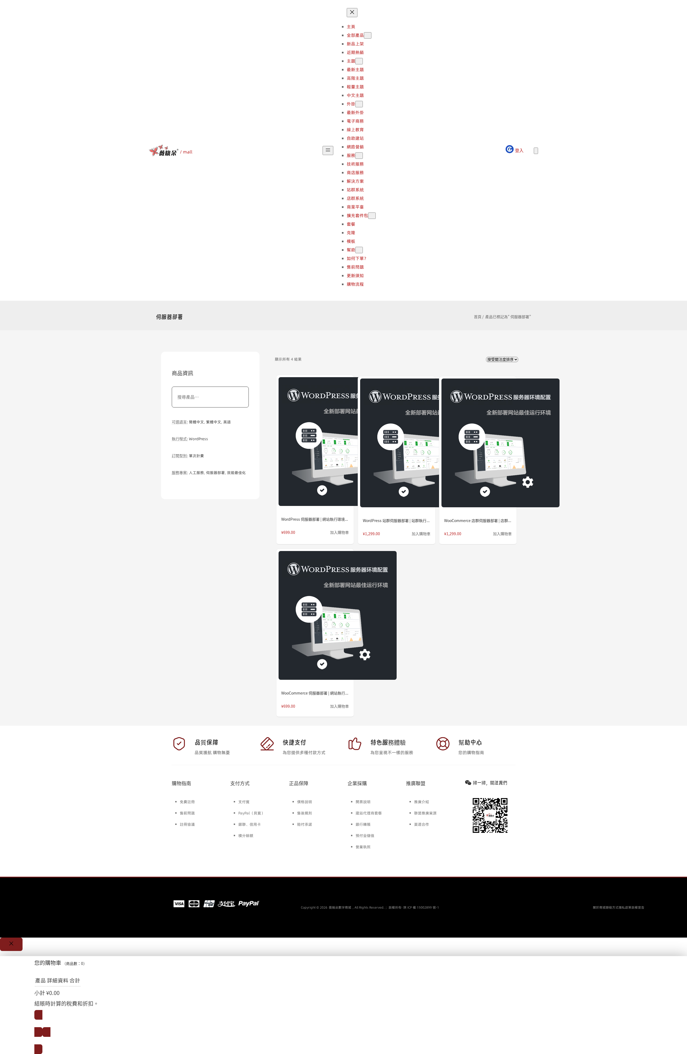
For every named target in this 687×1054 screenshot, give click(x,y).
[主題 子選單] (359, 61)
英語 (227, 422)
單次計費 (196, 455)
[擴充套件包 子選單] (372, 215)
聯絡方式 (612, 907)
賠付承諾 (304, 824)
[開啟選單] (328, 150)
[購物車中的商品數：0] (536, 151)
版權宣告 (637, 907)
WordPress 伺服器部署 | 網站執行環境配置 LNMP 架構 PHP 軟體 (315, 519)
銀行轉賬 (363, 824)
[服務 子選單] (359, 155)
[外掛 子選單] (359, 104)
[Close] (11, 944)
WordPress (198, 439)
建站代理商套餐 (369, 813)
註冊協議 (187, 824)
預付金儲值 (365, 835)
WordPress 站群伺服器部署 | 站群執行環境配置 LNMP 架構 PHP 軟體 (396, 521)
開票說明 (363, 802)
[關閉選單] (352, 12)
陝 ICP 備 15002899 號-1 (421, 907)
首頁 (477, 317)
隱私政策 (625, 907)
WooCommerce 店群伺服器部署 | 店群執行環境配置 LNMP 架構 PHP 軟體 (478, 521)
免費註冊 (187, 802)
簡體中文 (196, 422)
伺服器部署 (215, 472)
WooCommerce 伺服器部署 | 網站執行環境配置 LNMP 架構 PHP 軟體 (315, 693)
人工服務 (196, 472)
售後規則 (304, 813)
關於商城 (599, 907)
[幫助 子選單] (359, 250)
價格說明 (304, 802)
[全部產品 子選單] (367, 35)
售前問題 (187, 813)
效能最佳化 (236, 472)
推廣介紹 (421, 802)
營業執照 (363, 847)
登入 (519, 150)
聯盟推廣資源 (425, 813)
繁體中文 (213, 422)
